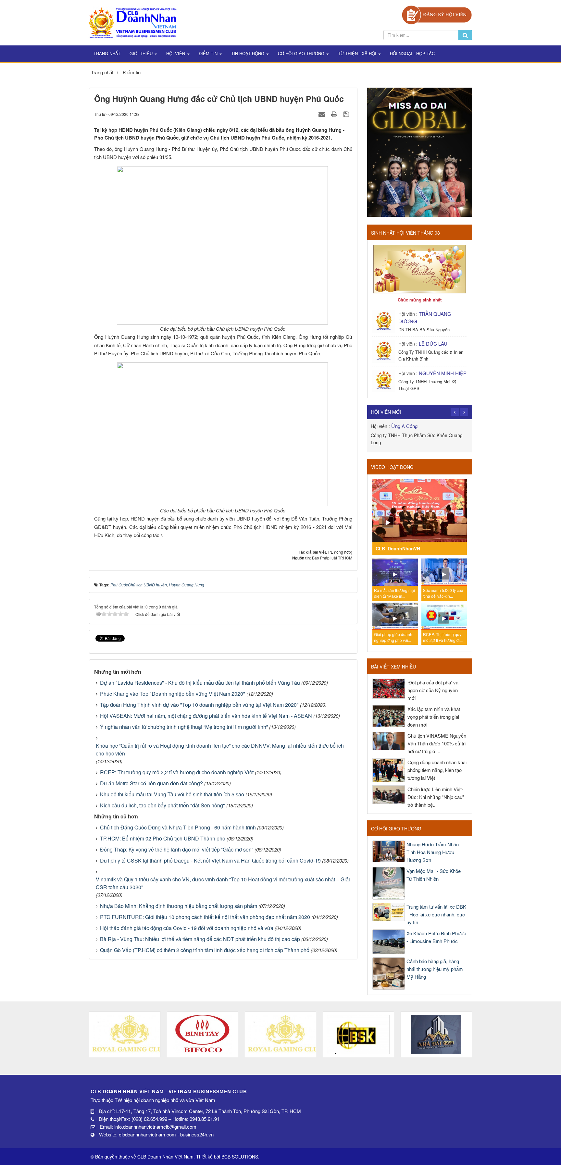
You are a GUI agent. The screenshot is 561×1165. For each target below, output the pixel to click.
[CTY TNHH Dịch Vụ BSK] (358, 1034)
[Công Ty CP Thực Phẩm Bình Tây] (202, 1034)
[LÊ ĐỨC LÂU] (384, 350)
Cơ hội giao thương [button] (302, 53)
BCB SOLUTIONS (239, 1156)
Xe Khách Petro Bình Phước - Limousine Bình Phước (436, 937)
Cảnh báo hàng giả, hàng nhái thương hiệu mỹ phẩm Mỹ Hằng (434, 969)
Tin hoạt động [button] (248, 53)
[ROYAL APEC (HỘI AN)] (125, 1034)
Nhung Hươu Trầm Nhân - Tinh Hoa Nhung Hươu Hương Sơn (434, 852)
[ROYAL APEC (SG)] (280, 1034)
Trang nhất (107, 53)
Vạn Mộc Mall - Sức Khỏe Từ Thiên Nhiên (433, 874)
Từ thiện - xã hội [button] (358, 53)
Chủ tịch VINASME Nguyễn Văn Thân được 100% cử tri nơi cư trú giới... (436, 743)
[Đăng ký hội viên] (437, 14)
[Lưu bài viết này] (347, 113)
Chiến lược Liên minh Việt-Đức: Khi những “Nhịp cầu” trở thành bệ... (435, 797)
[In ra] (335, 113)
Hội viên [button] (176, 53)
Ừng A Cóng (404, 426)
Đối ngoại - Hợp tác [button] (412, 53)
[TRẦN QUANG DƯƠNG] (384, 320)
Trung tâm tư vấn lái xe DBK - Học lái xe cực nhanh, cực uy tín (436, 914)
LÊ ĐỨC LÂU (433, 343)
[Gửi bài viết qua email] (322, 113)
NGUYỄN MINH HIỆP (443, 373)
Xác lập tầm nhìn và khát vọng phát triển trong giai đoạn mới (433, 716)
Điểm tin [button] (209, 53)
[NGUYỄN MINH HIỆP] (384, 380)
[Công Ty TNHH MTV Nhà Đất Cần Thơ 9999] (436, 1034)
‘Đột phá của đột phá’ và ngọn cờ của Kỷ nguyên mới (432, 690)
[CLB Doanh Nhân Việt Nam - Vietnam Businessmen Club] (132, 21)
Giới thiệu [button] (142, 53)
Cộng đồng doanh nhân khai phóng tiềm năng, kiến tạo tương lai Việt (437, 770)
